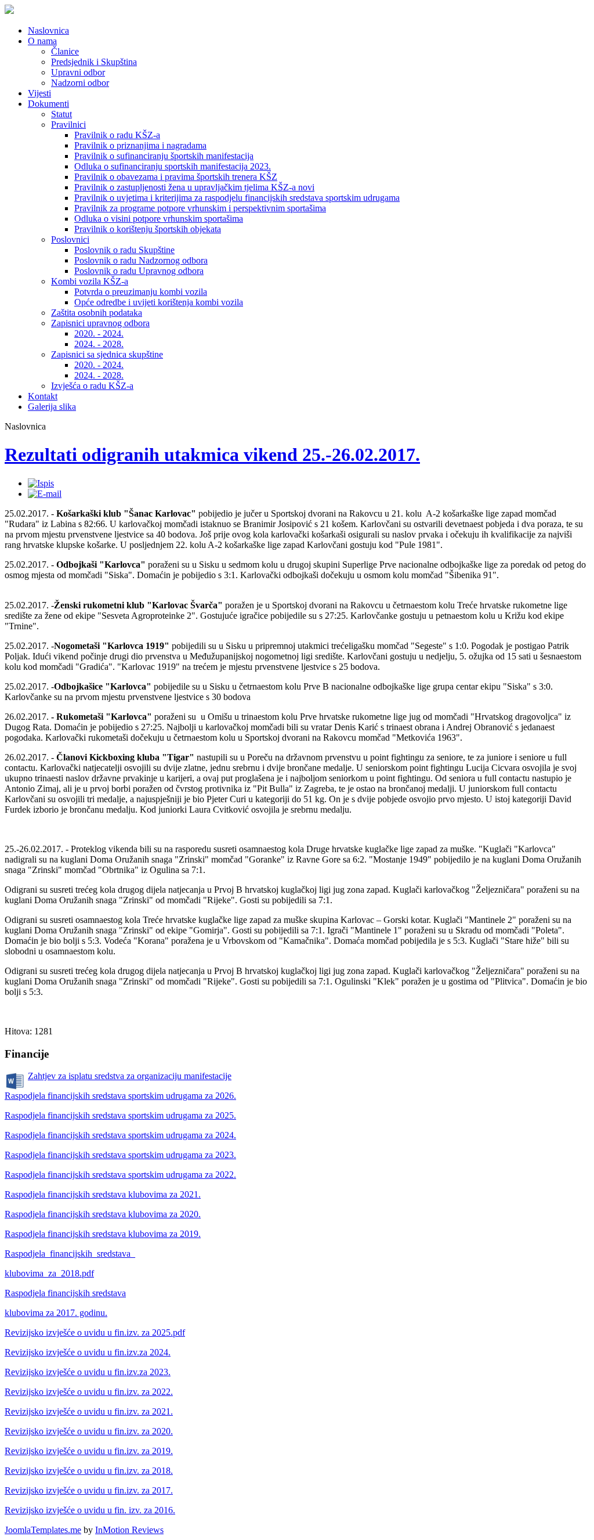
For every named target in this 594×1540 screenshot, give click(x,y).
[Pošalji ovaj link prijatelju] (44, 494)
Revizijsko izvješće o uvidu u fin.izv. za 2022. (89, 1392)
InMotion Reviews (129, 1530)
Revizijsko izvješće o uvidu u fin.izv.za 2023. (88, 1372)
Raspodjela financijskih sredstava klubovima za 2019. (103, 1234)
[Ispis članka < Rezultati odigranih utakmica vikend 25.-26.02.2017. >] (41, 483)
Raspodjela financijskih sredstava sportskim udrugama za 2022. (120, 1175)
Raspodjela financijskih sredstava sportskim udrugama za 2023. (120, 1155)
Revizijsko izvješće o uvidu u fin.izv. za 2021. (89, 1411)
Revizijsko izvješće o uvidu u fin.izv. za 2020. (89, 1431)
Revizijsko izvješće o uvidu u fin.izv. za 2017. (89, 1490)
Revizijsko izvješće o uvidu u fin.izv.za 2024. (88, 1352)
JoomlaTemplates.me (43, 1530)
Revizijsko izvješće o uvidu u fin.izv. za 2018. (89, 1471)
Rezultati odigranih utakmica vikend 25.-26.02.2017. (212, 454)
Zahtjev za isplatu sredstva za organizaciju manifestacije (129, 1076)
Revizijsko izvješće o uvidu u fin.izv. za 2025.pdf (95, 1332)
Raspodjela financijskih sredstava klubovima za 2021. (103, 1194)
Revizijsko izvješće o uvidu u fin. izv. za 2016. (90, 1510)
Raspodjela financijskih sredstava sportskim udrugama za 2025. (120, 1115)
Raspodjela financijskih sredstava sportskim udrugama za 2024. (120, 1135)
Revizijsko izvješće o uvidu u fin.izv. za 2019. (89, 1451)
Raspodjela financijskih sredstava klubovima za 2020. (103, 1214)
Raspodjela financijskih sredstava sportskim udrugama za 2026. (120, 1096)
